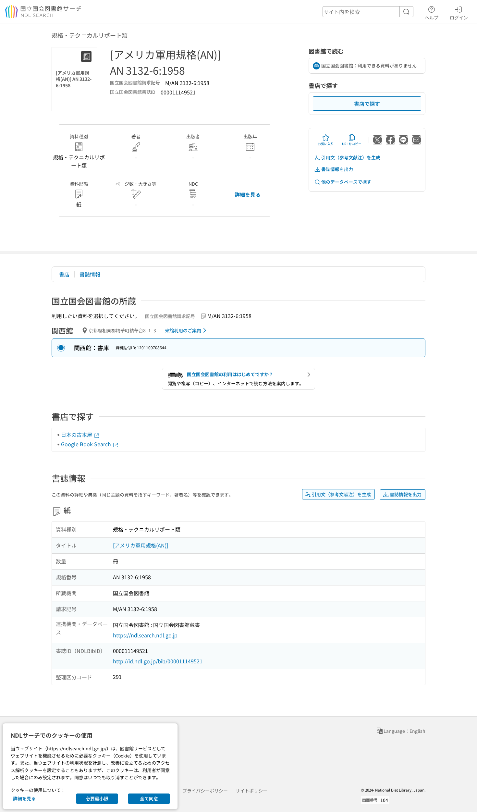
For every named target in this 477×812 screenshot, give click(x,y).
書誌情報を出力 (337, 169)
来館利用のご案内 (183, 330)
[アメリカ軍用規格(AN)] (140, 545)
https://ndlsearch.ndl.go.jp (145, 635)
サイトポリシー (251, 790)
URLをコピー (351, 143)
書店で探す (367, 103)
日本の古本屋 (77, 434)
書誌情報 (90, 274)
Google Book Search (86, 444)
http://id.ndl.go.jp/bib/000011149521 (157, 661)
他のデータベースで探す (346, 181)
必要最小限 (97, 798)
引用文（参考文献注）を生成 (350, 157)
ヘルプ (431, 17)
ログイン (459, 17)
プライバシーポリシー (205, 790)
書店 (64, 274)
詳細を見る (248, 194)
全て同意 (149, 798)
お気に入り (326, 143)
